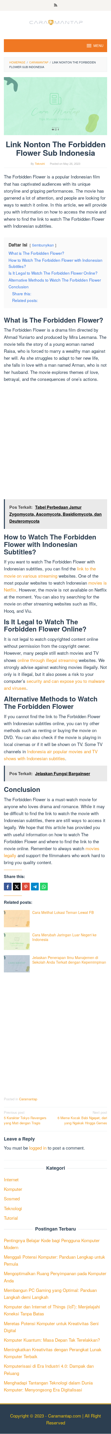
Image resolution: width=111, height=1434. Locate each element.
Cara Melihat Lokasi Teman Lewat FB (63, 912)
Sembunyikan (43, 245)
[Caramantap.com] (55, 21)
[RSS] (56, 5)
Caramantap (28, 1098)
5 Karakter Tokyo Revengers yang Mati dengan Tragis (25, 1118)
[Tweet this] (17, 886)
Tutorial (11, 1218)
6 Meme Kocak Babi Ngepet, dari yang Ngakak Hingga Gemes (82, 1118)
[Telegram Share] (35, 886)
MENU (98, 45)
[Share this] (8, 886)
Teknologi (13, 1208)
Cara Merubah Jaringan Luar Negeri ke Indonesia (64, 937)
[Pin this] (26, 886)
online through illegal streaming (47, 660)
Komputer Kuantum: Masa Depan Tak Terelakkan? (52, 1340)
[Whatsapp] (44, 886)
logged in (37, 1147)
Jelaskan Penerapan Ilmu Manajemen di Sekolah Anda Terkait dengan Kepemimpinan (69, 960)
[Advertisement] (55, 441)
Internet (11, 1179)
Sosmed (12, 1198)
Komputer (13, 1189)
